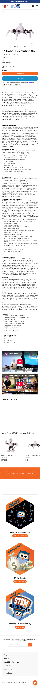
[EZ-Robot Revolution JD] (11, 449)
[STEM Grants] (20, 558)
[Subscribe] (30, 644)
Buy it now (20, 78)
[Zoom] (32, 43)
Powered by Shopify (20, 682)
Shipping (4, 70)
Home (3, 46)
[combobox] (20, 11)
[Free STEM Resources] (20, 513)
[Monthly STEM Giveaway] (20, 604)
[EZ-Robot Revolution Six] (11, 415)
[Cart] (33, 6)
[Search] (37, 11)
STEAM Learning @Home (21, 46)
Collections (10, 46)
